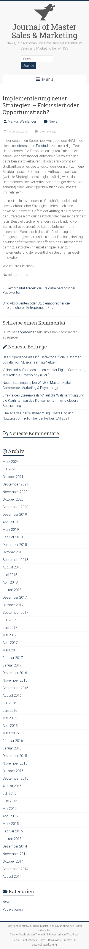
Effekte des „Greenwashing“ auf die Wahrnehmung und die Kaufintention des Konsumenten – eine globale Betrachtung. (43, 400)
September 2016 (15, 688)
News (53, 121)
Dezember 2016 (15, 673)
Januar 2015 (12, 839)
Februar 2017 (13, 658)
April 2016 (10, 726)
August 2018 (12, 567)
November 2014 (15, 854)
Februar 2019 (13, 537)
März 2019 (11, 530)
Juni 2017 (10, 628)
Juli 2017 (9, 620)
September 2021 (15, 484)
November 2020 (15, 492)
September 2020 (15, 507)
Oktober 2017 (13, 605)
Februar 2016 (13, 741)
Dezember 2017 (15, 597)
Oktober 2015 (13, 771)
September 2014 (15, 869)
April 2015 (10, 816)
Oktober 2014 (13, 861)
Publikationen (13, 909)
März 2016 (11, 733)
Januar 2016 (12, 748)
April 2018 (10, 582)
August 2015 (12, 786)
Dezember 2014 (15, 846)
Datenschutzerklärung (44, 944)
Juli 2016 (9, 703)
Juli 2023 (9, 469)
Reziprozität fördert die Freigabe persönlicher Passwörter (39, 290)
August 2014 (12, 876)
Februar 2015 (13, 831)
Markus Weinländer (22, 121)
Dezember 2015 (15, 756)
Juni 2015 (10, 801)
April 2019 (10, 522)
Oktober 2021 (13, 477)
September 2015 (15, 778)
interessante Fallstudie (34, 146)
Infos (42, 940)
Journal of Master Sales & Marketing (44, 31)
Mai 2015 (10, 809)
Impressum (70, 940)
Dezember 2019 (15, 514)
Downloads (54, 940)
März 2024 (11, 462)
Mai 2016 (10, 718)
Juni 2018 (10, 575)
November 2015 (15, 763)
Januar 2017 (12, 665)
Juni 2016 (10, 711)
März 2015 (11, 824)
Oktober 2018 (13, 552)
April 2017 (10, 643)
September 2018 (15, 560)
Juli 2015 (9, 793)
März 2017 (11, 650)
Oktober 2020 (13, 499)
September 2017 (15, 612)
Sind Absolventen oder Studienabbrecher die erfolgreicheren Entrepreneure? (36, 305)
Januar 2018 (12, 590)
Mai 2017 (10, 635)
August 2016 (12, 695)
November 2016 (15, 680)
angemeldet (26, 332)
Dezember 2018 (15, 545)
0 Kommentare (47, 131)
